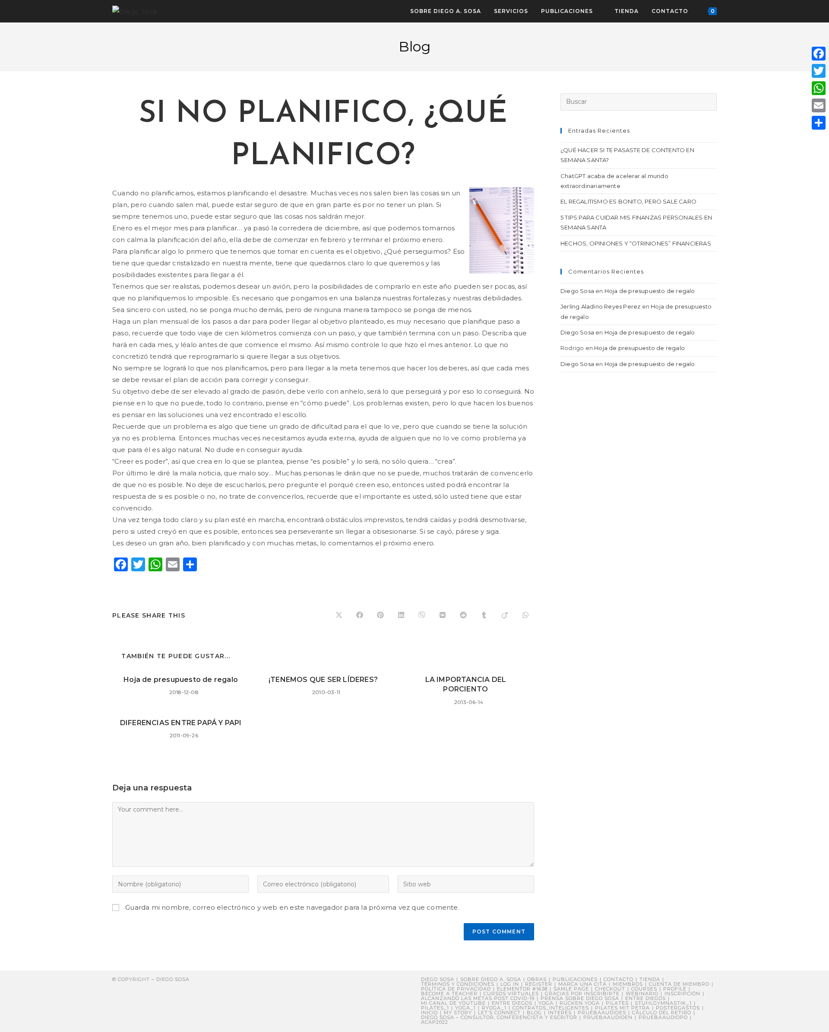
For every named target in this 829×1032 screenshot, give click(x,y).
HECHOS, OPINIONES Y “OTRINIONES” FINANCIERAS (635, 243)
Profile (675, 989)
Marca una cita (582, 984)
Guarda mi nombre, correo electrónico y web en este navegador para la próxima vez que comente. (292, 907)
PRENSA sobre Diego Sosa (580, 998)
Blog (534, 1013)
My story (458, 1013)
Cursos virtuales (511, 994)
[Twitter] (818, 71)
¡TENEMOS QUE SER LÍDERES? (323, 679)
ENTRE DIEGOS (512, 1003)
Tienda (649, 979)
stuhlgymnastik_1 (663, 1003)
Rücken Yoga (580, 1003)
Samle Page (571, 989)
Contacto (618, 979)
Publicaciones (575, 979)
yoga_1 (465, 1008)
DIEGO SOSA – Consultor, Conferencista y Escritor (499, 1017)
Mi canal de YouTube (453, 1003)
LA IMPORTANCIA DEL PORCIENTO (465, 684)
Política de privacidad (456, 989)
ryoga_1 (494, 1008)
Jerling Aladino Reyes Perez (600, 306)
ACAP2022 (434, 1022)
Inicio (429, 1013)
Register (538, 984)
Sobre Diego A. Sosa (490, 979)
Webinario (642, 994)
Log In (509, 984)
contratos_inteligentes (551, 1008)
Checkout (610, 989)
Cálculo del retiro (661, 1013)
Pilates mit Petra (622, 1008)
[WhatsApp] (818, 88)
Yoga (546, 1003)
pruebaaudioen (608, 1017)
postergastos (678, 1008)
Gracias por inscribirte (582, 994)
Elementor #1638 (522, 989)
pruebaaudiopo (663, 1017)
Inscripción (682, 994)
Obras (537, 979)
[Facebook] (818, 53)
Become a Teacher (449, 994)
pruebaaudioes (602, 1013)
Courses (644, 989)
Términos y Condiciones (457, 984)
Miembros (628, 984)
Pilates (617, 1003)
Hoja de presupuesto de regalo (180, 679)
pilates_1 (435, 1008)
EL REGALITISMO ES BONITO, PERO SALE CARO (628, 201)
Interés (560, 1013)
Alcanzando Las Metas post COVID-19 (478, 998)
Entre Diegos (645, 998)
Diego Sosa (577, 290)
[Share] (818, 122)
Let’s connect (499, 1013)
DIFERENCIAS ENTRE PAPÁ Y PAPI (181, 723)
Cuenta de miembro (679, 984)
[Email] (818, 105)
